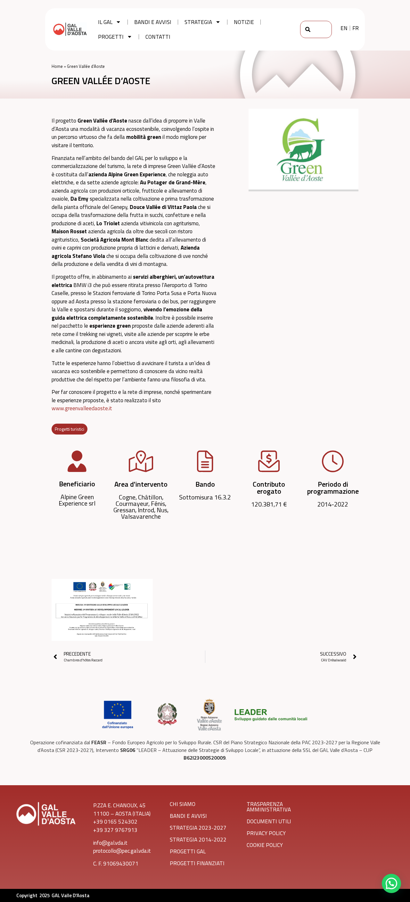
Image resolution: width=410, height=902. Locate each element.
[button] (391, 883)
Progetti (111, 37)
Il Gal (105, 22)
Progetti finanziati (197, 863)
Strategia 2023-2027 (198, 828)
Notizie (244, 22)
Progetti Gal (188, 851)
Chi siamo (182, 804)
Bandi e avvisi (152, 22)
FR (355, 28)
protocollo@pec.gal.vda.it (122, 851)
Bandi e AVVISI (188, 816)
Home (57, 66)
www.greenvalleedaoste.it (82, 408)
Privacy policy (266, 833)
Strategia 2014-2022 (198, 839)
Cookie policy (265, 845)
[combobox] (316, 29)
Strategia (198, 22)
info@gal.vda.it (110, 843)
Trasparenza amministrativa (269, 807)
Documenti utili (269, 821)
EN (344, 28)
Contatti (157, 37)
